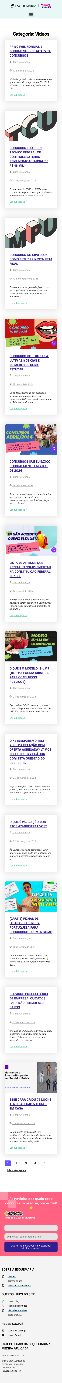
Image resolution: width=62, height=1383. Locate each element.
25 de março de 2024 (24, 696)
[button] (31, 14)
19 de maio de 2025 (23, 70)
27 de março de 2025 (24, 180)
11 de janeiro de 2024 (23, 947)
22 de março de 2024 (24, 841)
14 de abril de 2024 (23, 591)
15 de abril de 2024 (22, 485)
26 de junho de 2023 (23, 1123)
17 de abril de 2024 (22, 384)
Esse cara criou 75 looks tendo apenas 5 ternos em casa (30, 1104)
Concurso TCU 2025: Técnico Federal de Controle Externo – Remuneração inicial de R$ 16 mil (29, 157)
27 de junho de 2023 (23, 1022)
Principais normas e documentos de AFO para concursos (30, 51)
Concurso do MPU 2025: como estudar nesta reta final (31, 259)
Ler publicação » (18, 94)
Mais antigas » (16, 1170)
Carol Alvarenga (21, 62)
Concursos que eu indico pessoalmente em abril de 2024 (30, 465)
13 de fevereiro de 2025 (25, 278)
